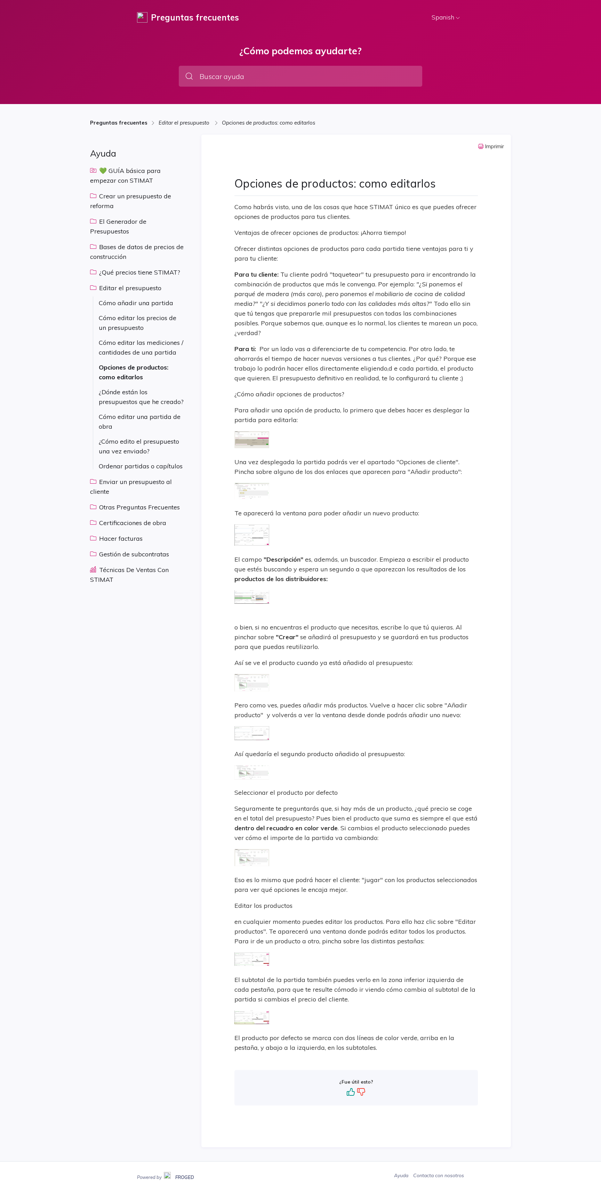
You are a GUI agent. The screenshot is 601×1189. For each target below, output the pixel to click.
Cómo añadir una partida (136, 303)
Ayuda (402, 1175)
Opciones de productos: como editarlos (268, 122)
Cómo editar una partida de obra (140, 421)
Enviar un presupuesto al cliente (131, 487)
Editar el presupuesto (185, 122)
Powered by (165, 1176)
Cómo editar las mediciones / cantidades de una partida (141, 347)
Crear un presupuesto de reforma (130, 201)
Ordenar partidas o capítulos (141, 466)
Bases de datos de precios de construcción (137, 252)
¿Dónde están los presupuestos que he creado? (141, 397)
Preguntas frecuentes (118, 122)
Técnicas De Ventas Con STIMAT (129, 575)
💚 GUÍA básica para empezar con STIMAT (125, 175)
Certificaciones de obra (131, 523)
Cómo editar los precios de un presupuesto (137, 323)
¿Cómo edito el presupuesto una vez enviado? (139, 446)
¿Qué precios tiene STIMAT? (138, 272)
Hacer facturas (120, 538)
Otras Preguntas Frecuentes (138, 507)
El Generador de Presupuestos (118, 226)
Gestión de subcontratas (133, 554)
